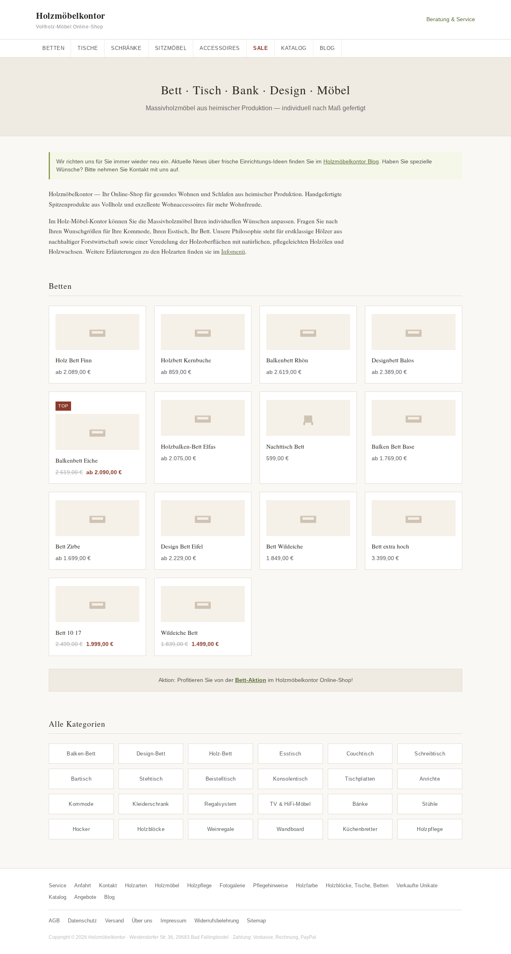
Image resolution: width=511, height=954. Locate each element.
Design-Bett (151, 754)
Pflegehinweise (270, 885)
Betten (53, 48)
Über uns (142, 921)
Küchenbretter (360, 829)
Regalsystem (220, 804)
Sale (260, 48)
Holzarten (136, 885)
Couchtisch (360, 754)
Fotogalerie (232, 885)
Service (57, 885)
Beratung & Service (450, 19)
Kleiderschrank (151, 804)
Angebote (85, 897)
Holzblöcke (150, 829)
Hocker (81, 829)
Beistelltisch (221, 779)
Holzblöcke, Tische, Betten (357, 885)
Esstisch (290, 754)
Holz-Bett (220, 754)
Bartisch (81, 779)
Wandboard (290, 829)
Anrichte (430, 779)
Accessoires (220, 48)
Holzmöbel (167, 885)
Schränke (126, 48)
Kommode (81, 804)
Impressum (173, 921)
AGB (54, 921)
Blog (327, 48)
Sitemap (256, 921)
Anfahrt (82, 885)
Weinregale (220, 829)
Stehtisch (151, 779)
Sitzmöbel (171, 48)
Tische (87, 48)
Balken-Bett (81, 754)
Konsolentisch (290, 779)
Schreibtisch (429, 754)
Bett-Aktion (250, 680)
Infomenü (233, 251)
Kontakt (108, 885)
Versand (114, 921)
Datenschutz (82, 921)
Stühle (430, 804)
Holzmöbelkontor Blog (351, 162)
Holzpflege (430, 829)
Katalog (294, 48)
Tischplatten (360, 779)
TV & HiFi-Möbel (290, 804)
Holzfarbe (307, 885)
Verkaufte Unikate (417, 885)
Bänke (360, 804)
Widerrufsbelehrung (216, 921)
